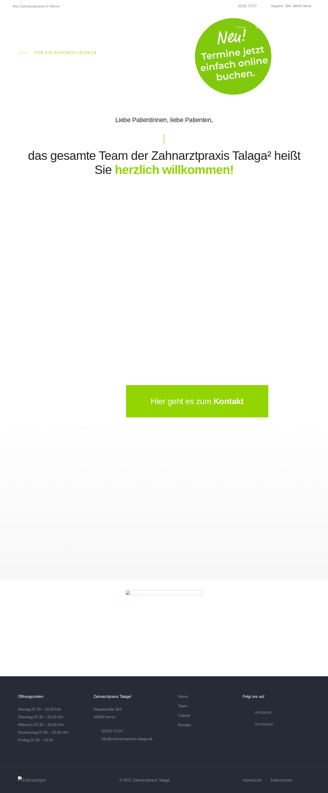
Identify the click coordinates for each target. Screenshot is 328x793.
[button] (291, 401)
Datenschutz (281, 780)
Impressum (252, 780)
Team (259, 27)
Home (241, 27)
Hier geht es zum (182, 401)
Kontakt (300, 27)
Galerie (279, 27)
